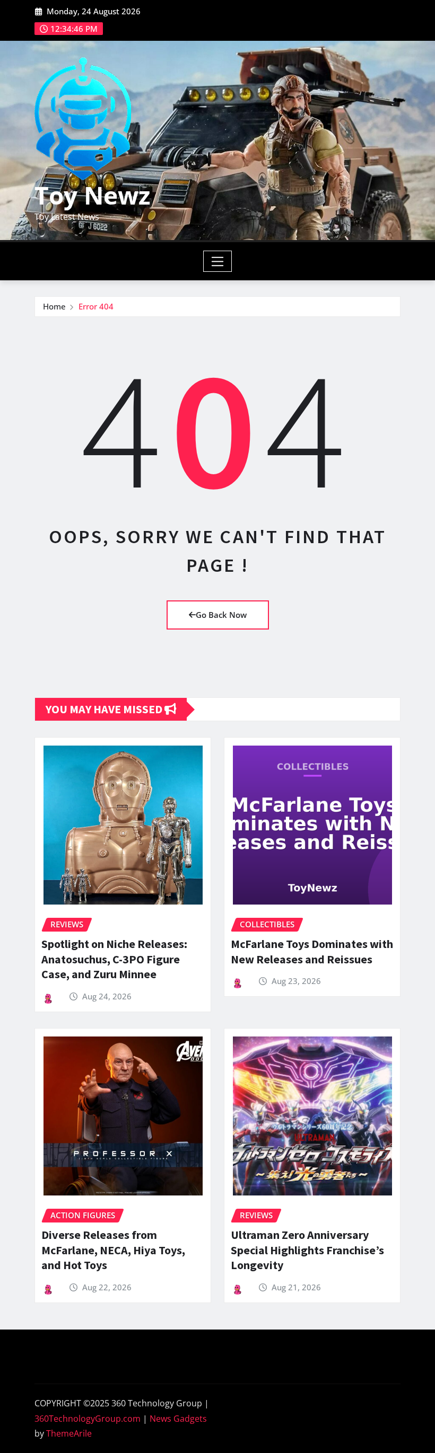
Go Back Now (221, 614)
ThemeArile (69, 1433)
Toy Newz (92, 195)
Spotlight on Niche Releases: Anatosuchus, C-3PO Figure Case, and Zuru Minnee (114, 958)
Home (54, 306)
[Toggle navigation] (217, 261)
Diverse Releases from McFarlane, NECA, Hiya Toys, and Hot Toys (113, 1249)
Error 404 (96, 306)
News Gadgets (178, 1418)
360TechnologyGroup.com (87, 1418)
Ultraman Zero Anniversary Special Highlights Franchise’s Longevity (307, 1249)
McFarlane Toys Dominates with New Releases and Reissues (312, 951)
